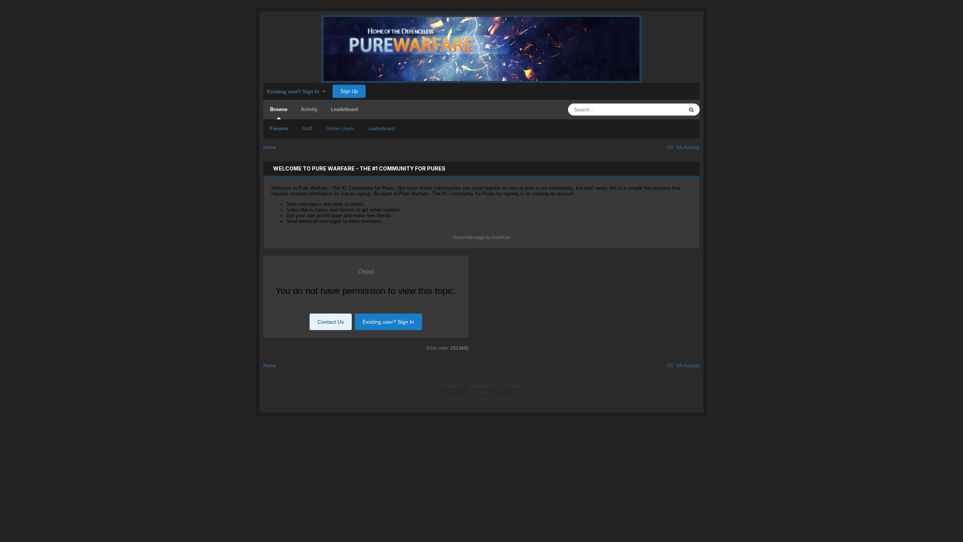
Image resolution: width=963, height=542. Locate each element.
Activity (309, 109)
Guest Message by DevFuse (481, 237)
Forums (279, 128)
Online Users (340, 128)
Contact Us (330, 322)
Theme (450, 386)
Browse (278, 109)
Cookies (512, 386)
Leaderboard (381, 128)
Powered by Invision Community (482, 398)
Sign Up (349, 91)
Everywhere (661, 109)
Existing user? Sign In (294, 91)
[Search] (691, 110)
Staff (307, 128)
